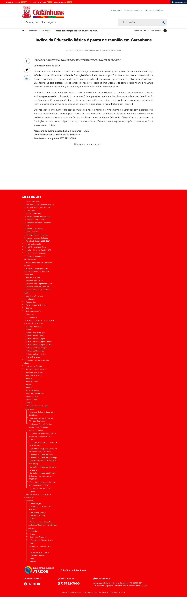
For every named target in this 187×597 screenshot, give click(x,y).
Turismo (28, 403)
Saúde (32, 558)
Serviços (28, 378)
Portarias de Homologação (36, 348)
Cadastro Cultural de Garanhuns (38, 217)
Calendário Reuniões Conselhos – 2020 (38, 224)
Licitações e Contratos (34, 296)
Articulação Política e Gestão (36, 406)
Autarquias (29, 409)
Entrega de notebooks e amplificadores (34, 257)
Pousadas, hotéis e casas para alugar (36, 361)
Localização (30, 299)
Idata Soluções (108, 592)
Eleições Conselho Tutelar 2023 (38, 250)
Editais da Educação (33, 244)
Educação (46, 31)
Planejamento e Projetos (39, 552)
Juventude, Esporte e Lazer (40, 546)
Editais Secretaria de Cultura (36, 247)
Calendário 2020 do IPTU (35, 220)
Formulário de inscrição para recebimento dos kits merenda (36, 270)
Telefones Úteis (31, 397)
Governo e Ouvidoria (38, 537)
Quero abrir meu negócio (35, 369)
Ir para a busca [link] (17, 2)
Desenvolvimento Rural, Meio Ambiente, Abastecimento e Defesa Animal (42, 525)
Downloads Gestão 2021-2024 (37, 241)
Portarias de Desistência (34, 336)
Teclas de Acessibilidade (34, 394)
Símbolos (29, 388)
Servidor (28, 384)
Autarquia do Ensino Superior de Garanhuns (42, 413)
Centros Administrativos (34, 229)
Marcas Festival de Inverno (36, 305)
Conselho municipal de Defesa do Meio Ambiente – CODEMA (43, 450)
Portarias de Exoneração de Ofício (39, 345)
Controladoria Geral (37, 516)
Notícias (33, 31)
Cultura (32, 519)
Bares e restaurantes (33, 213)
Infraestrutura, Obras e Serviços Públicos (41, 541)
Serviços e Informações (41, 22)
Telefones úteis (31, 400)
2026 (83, 592)
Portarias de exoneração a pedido (38, 342)
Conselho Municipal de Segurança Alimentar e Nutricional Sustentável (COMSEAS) (43, 461)
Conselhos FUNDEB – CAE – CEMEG (40, 489)
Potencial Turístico (32, 357)
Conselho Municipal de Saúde (41, 455)
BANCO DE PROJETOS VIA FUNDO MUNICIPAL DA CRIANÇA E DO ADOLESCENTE (39, 207)
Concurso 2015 (31, 232)
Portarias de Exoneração (35, 339)
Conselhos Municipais (34, 430)
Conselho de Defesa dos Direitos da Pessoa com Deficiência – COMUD (42, 436)
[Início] (23, 30)
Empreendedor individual (35, 253)
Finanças (33, 534)
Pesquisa (28, 329)
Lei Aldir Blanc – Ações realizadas (38, 284)
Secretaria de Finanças (34, 372)
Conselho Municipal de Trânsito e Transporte (42, 468)
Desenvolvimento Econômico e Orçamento (37, 495)
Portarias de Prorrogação (35, 354)
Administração (35, 504)
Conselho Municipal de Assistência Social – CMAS (43, 444)
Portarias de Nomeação (34, 351)
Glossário (29, 275)
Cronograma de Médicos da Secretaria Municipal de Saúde (36, 236)
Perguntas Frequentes (34, 326)
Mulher (32, 549)
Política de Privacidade (74, 570)
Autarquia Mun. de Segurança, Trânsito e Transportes (41, 419)
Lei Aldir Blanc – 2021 (34, 281)
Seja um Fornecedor (33, 375)
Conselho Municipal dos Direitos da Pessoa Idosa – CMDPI (42, 483)
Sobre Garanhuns (32, 391)
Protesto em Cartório (33, 366)
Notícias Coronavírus (33, 311)
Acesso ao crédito (32, 201)
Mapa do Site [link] (64, 2)
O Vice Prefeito (155, 30)
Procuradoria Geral (37, 555)
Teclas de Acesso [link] (41, 2)
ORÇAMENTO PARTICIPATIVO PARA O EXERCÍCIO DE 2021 (39, 321)
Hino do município (32, 278)
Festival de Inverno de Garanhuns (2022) (38, 263)
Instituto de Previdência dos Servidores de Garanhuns (40, 425)
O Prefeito (29, 314)
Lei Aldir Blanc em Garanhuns (37, 287)
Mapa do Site (140, 30)
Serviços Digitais (31, 381)
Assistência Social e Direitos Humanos (39, 508)
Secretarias (29, 500)
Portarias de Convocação (35, 333)
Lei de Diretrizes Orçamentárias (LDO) (37, 291)
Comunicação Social (38, 513)
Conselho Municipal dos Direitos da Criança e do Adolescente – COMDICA (42, 476)
